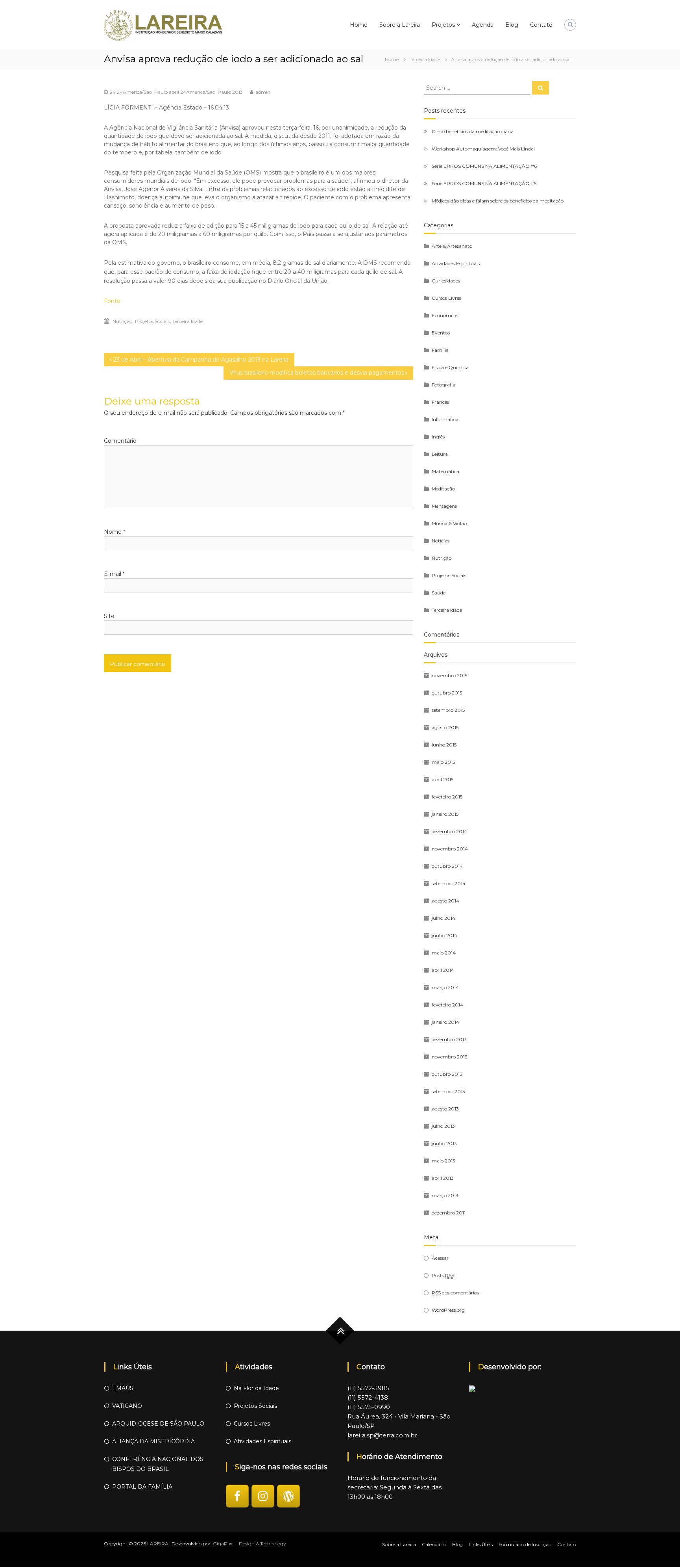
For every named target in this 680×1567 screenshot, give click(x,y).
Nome (114, 531)
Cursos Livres (446, 298)
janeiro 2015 (445, 814)
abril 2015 (442, 779)
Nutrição (122, 321)
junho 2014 (444, 935)
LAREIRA (157, 1544)
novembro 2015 (449, 675)
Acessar (440, 1258)
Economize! (445, 315)
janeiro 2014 (445, 1022)
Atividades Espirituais (456, 263)
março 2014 (445, 987)
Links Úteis (481, 1544)
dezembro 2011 (449, 1213)
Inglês (438, 437)
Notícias (440, 541)
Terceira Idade (425, 59)
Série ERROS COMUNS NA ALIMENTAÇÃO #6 (484, 166)
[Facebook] (237, 1496)
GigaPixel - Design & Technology (249, 1544)
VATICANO (127, 1405)
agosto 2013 (445, 1109)
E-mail (114, 573)
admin (262, 92)
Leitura (440, 454)
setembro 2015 (448, 710)
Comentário (120, 440)
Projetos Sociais (152, 321)
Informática (445, 419)
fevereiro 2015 (447, 797)
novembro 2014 (450, 849)
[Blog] (288, 1496)
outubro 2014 (447, 866)
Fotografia (443, 385)
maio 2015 (443, 762)
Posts (443, 1275)
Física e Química (450, 367)
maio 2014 (444, 953)
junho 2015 (444, 745)
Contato (541, 24)
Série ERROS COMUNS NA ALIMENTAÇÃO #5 (484, 183)
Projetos (443, 24)
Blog (511, 24)
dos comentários (455, 1293)
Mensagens (444, 506)
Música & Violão (449, 523)
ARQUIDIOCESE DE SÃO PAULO (158, 1423)
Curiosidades (446, 281)
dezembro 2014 (449, 831)
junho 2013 (444, 1143)
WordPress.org (448, 1310)
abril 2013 (443, 1178)
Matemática (445, 471)
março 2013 (445, 1195)
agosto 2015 (445, 727)
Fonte (112, 300)
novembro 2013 (450, 1057)
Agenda (482, 24)
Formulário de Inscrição (525, 1544)
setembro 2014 (449, 883)
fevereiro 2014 (447, 1005)
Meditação (443, 489)
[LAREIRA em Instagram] (262, 1496)
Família (440, 350)
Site (109, 616)
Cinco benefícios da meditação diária (473, 131)
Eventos (441, 333)
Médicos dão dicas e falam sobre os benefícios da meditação (498, 201)
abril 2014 (443, 970)
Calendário (434, 1544)
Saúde (438, 593)
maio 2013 (443, 1161)
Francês (440, 402)
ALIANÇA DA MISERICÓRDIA (153, 1441)
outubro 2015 (447, 693)
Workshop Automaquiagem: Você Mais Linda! (483, 149)
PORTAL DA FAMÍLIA (142, 1486)
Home (359, 24)
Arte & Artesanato (452, 246)
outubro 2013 (447, 1074)
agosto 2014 (445, 901)
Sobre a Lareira (399, 24)
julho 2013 (443, 1126)
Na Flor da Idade (256, 1388)
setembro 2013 (448, 1091)
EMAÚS (122, 1388)
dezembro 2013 (449, 1039)
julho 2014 (443, 918)
